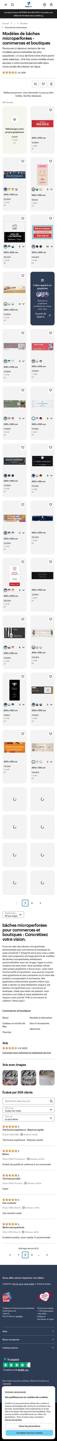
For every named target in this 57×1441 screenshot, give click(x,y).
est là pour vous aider (23, 1283)
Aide (4, 1331)
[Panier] (51, 4)
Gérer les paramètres (29, 1426)
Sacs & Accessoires (39, 1023)
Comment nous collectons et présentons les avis (26, 1052)
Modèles (24, 23)
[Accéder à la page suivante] (47, 1255)
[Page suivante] (40, 903)
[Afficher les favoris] (43, 84)
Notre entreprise (10, 1339)
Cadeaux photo (10, 1347)
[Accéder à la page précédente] (10, 1255)
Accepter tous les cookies (29, 1432)
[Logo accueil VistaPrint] (28, 5)
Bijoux (5, 1017)
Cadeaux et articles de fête (13, 1025)
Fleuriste (6, 1032)
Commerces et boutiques (16, 27)
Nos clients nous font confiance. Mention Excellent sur (25, 1382)
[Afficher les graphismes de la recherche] (35, 84)
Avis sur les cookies (13, 1420)
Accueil (5, 23)
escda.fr (19, 1316)
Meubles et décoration (41, 1017)
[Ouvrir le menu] (5, 4)
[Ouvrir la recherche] (12, 4)
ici (42, 15)
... (15, 23)
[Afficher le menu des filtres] (51, 84)
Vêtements (35, 1029)
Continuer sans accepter (15, 1392)
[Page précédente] (16, 903)
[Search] (51, 1101)
